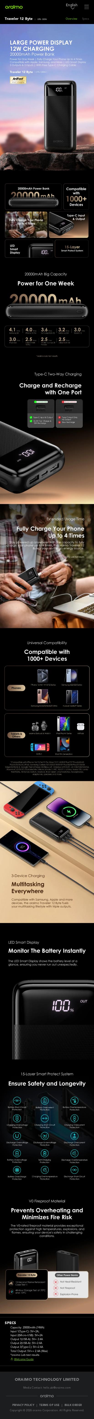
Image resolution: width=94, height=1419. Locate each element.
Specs (85, 19)
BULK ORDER (73, 1405)
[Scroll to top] (84, 1412)
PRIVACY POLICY (23, 1405)
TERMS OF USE (49, 1405)
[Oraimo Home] (14, 7)
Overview (71, 19)
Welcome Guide (24, 1359)
